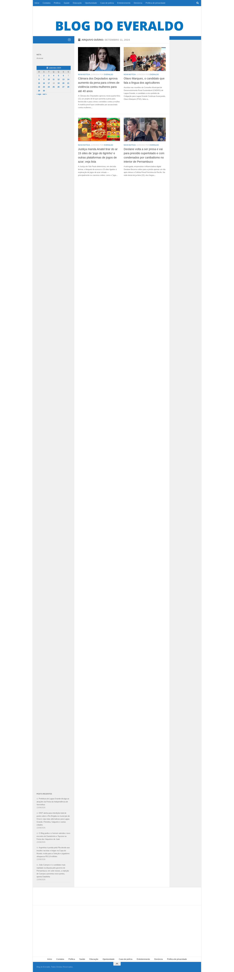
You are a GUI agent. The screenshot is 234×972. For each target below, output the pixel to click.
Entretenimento (123, 3)
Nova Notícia (84, 74)
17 (49, 83)
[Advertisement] (54, 138)
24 (49, 87)
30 (44, 91)
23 (44, 87)
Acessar (40, 58)
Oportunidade (91, 3)
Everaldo (108, 74)
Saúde (66, 3)
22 (39, 87)
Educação (77, 3)
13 (63, 79)
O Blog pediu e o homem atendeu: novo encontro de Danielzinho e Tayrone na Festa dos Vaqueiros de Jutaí (53, 836)
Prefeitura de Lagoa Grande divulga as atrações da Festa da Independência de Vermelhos (53, 802)
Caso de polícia (107, 3)
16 (44, 83)
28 (68, 87)
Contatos (46, 3)
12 (58, 79)
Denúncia (138, 3)
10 (49, 79)
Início (37, 3)
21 (68, 83)
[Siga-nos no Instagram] (69, 39)
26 (58, 87)
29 (39, 91)
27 (63, 87)
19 (58, 83)
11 (53, 79)
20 (63, 83)
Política (57, 3)
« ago (39, 94)
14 (68, 79)
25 (54, 87)
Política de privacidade (155, 3)
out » (45, 94)
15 (39, 83)
